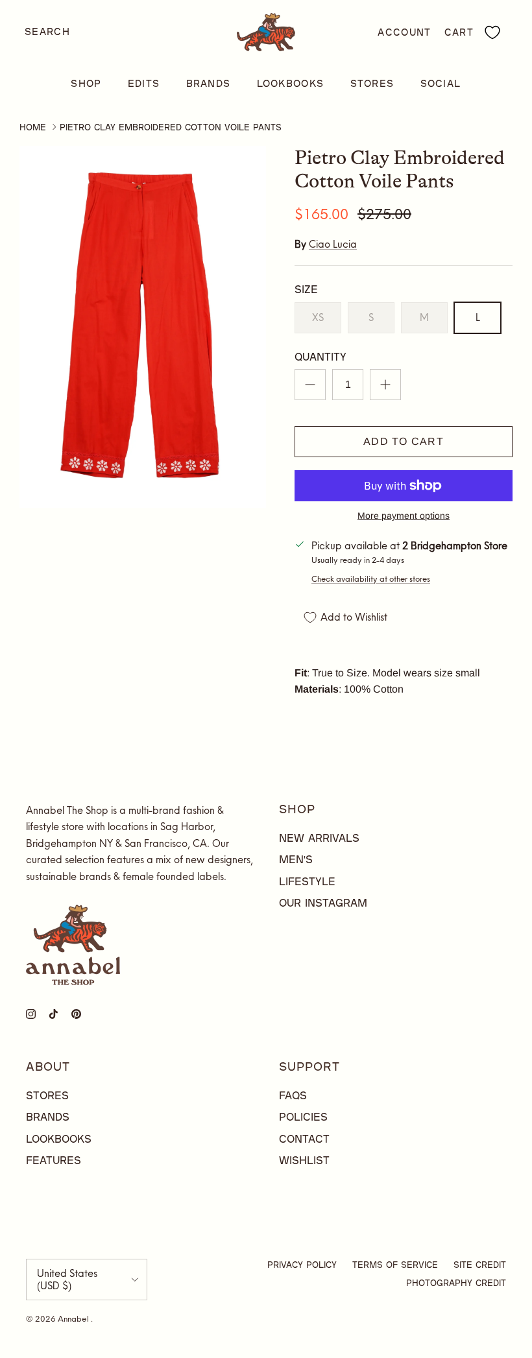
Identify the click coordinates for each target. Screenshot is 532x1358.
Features (53, 1160)
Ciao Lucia (333, 244)
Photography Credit (456, 1283)
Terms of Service (395, 1264)
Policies (303, 1116)
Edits (144, 83)
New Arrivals (319, 837)
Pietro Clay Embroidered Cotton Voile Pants (171, 127)
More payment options (403, 515)
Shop (86, 83)
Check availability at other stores (370, 578)
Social (440, 83)
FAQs (293, 1095)
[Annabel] (266, 32)
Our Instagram (323, 902)
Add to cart (403, 441)
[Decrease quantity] (310, 384)
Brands (208, 83)
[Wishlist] (492, 32)
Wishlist (304, 1160)
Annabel (74, 1318)
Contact (304, 1138)
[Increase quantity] (385, 384)
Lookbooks (290, 83)
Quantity (320, 356)
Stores (372, 83)
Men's (296, 859)
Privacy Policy (302, 1264)
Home (32, 127)
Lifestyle (307, 881)
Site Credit (479, 1264)
